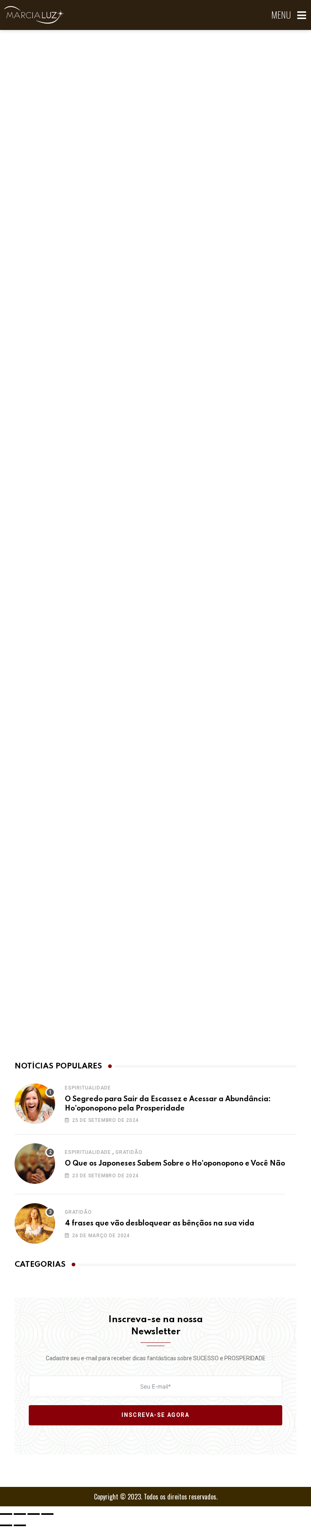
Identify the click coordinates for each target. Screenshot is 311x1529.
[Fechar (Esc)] (47, 1514)
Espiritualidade (88, 1088)
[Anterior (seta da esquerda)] (6, 1525)
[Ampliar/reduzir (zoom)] (6, 1514)
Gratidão (128, 1152)
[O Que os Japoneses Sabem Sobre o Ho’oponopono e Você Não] (35, 1163)
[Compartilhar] (34, 1514)
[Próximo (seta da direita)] (20, 1525)
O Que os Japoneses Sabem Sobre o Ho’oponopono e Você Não (175, 1163)
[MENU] (302, 15)
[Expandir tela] (20, 1514)
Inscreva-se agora (155, 1415)
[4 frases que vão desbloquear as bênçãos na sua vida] (35, 1223)
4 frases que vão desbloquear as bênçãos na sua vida (159, 1223)
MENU (281, 14)
